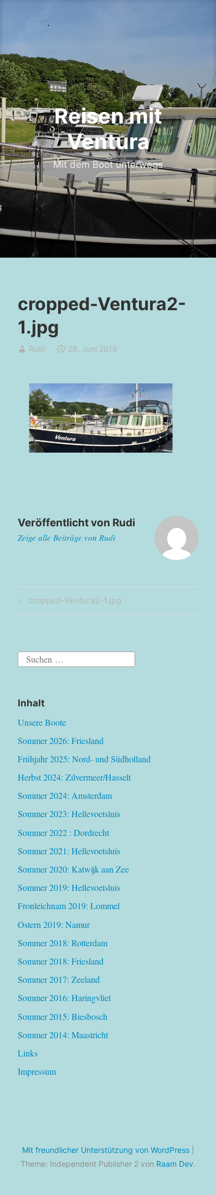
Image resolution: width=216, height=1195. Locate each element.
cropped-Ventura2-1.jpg (73, 602)
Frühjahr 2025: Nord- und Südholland (84, 759)
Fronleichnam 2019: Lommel (69, 905)
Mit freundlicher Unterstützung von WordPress (105, 1150)
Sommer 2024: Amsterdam (65, 795)
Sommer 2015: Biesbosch (62, 1016)
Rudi (37, 348)
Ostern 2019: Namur (54, 924)
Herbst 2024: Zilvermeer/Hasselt (74, 777)
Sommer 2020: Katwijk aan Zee (73, 869)
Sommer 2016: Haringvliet (64, 997)
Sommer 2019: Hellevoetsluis (69, 887)
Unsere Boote (42, 722)
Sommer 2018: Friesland (61, 961)
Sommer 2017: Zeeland (59, 979)
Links (28, 1053)
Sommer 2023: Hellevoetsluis (69, 813)
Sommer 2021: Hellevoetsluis (69, 850)
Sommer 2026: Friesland (61, 740)
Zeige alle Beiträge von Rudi (66, 537)
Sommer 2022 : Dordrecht (63, 832)
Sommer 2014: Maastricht (63, 1034)
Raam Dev (174, 1163)
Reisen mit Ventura (108, 128)
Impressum (37, 1071)
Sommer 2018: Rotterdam (62, 942)
